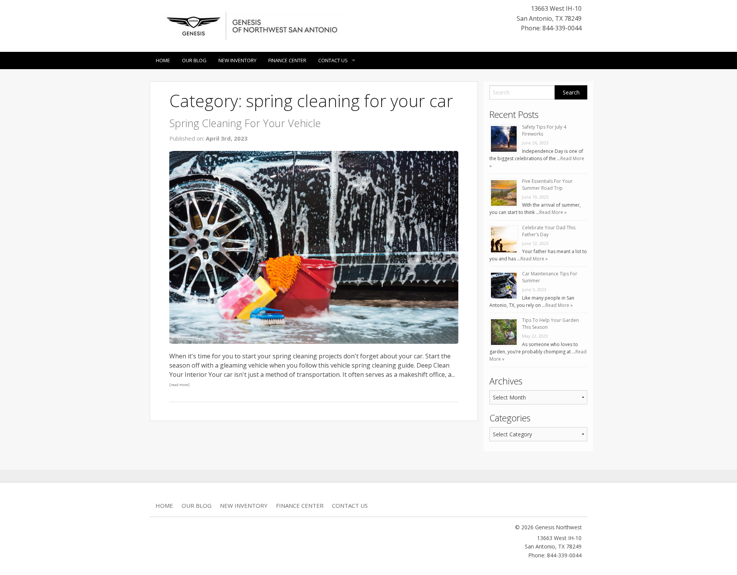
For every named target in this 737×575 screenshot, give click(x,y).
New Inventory (237, 60)
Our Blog (194, 60)
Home (163, 60)
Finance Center (287, 60)
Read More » (553, 212)
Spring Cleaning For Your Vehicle (245, 123)
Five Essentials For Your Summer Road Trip (547, 184)
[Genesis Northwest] (251, 25)
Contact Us (333, 60)
